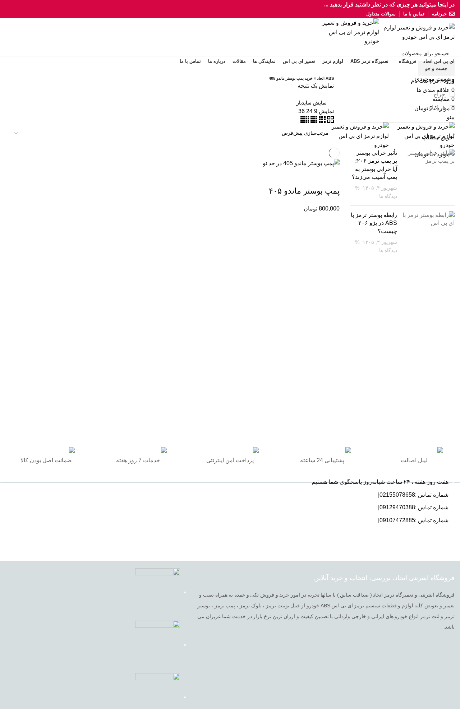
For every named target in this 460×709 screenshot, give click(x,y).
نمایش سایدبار (311, 102)
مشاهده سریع (311, 177)
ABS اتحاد (325, 78)
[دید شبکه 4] (313, 121)
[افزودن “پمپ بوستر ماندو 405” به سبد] (331, 177)
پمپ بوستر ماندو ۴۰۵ (304, 190)
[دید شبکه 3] (321, 121)
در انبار (438, 108)
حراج (440, 94)
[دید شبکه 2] (330, 121)
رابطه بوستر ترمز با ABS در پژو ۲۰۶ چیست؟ (374, 223)
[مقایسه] (292, 177)
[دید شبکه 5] (304, 121)
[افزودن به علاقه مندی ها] (272, 177)
